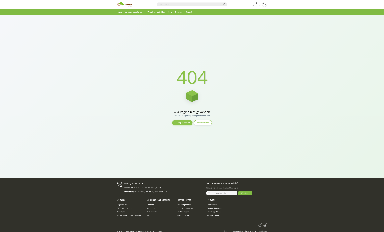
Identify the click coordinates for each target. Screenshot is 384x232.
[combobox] (192, 4)
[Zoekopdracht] (224, 4)
